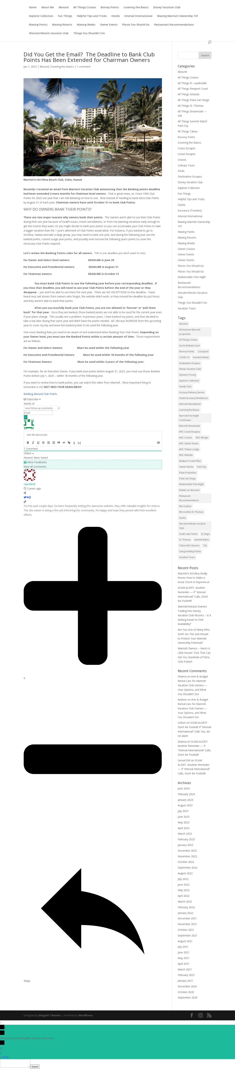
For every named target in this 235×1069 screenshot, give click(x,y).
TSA (205, 545)
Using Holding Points (190, 551)
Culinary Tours (186, 165)
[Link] (69, 442)
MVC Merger (202, 437)
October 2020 (186, 992)
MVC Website (186, 455)
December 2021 (187, 918)
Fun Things (65, 16)
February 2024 (186, 794)
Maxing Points (38, 24)
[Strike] (43, 442)
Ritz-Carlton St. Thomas (191, 511)
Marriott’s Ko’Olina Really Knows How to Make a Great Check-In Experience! (193, 578)
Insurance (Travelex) (190, 210)
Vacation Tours (187, 308)
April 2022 (183, 896)
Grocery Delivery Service (192, 392)
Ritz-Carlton (185, 506)
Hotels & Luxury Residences (193, 398)
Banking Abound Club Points (40, 394)
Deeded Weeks (201, 357)
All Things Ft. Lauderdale (192, 83)
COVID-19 (184, 357)
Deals (181, 171)
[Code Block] (63, 442)
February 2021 (186, 975)
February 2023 (186, 839)
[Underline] (38, 442)
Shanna (182, 676)
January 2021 (185, 980)
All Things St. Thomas (190, 105)
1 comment (84, 66)
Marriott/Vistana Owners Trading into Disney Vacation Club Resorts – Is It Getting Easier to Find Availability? (194, 615)
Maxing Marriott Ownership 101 (177, 16)
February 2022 (186, 907)
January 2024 (185, 800)
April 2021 (183, 963)
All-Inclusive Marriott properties (189, 332)
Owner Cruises (186, 249)
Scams (182, 517)
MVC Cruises (185, 437)
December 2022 (187, 850)
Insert (35, 1066)
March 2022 (185, 901)
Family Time (185, 386)
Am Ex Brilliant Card (189, 345)
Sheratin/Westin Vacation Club (48, 33)
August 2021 (185, 941)
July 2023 (183, 811)
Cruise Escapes (187, 148)
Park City (201, 466)
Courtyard (203, 351)
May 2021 (183, 958)
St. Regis (205, 534)
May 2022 (183, 890)
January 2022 (185, 913)
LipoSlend (29, 484)
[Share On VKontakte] (27, 497)
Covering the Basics (136, 7)
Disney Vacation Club (166, 7)
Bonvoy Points (110, 7)
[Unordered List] (53, 442)
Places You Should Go (135, 24)
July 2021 (183, 946)
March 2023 (185, 833)
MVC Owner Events (188, 443)
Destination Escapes (190, 176)
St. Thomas (185, 539)
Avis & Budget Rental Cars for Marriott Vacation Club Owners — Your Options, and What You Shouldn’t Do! (193, 685)
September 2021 (187, 935)
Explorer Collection (41, 16)
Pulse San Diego (187, 478)
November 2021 (187, 924)
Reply (5, 1057)
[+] (79, 442)
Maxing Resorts (62, 24)
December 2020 (187, 986)
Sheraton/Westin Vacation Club (192, 526)
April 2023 (183, 828)
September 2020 (187, 997)
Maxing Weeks (86, 24)
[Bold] (27, 442)
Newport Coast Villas (190, 460)
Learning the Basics (189, 409)
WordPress (86, 1015)
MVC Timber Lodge (189, 449)
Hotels (115, 16)
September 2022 (187, 867)
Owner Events (109, 24)
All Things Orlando (188, 94)
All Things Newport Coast (193, 88)
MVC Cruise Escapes (189, 431)
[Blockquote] (58, 442)
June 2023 (183, 816)
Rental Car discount (189, 490)
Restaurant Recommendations (174, 24)
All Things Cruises (84, 7)
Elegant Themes (50, 1015)
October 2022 (186, 862)
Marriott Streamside (189, 425)
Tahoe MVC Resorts (189, 545)
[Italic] (33, 442)
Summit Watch (201, 539)
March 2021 (185, 969)
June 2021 (183, 952)
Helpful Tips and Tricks (92, 16)
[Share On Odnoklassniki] (30, 497)
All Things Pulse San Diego (193, 100)
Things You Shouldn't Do (89, 33)
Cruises (182, 159)
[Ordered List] (48, 442)
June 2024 (183, 788)
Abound (63, 7)
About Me (47, 7)
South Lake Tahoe (188, 534)
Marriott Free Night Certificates (189, 418)
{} (74, 442)
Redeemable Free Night (192, 277)
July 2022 (183, 879)
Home (33, 7)
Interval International (138, 16)
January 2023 (185, 845)
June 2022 (183, 884)
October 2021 (186, 929)
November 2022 (187, 856)
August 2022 (185, 873)
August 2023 (185, 805)
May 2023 (183, 822)
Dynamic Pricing (187, 374)
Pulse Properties (187, 472)
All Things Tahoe (188, 131)
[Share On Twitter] (25, 497)
